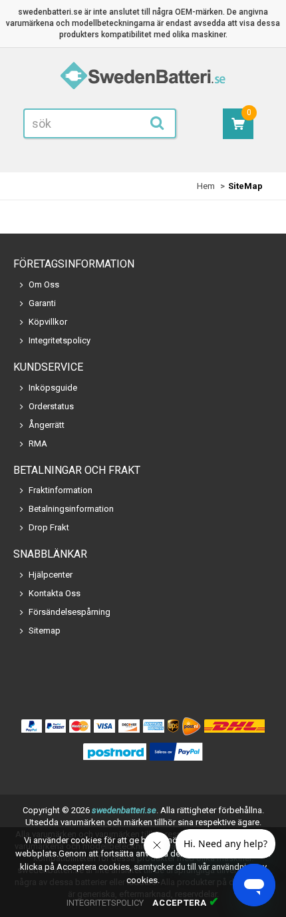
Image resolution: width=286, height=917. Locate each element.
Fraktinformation (60, 490)
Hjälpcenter (50, 575)
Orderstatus (51, 406)
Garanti (42, 303)
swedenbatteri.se (124, 810)
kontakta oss (54, 593)
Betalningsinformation (71, 509)
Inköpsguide (53, 388)
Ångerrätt (47, 425)
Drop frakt (49, 527)
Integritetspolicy (59, 340)
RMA (38, 444)
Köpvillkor (48, 322)
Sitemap (45, 631)
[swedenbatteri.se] (143, 78)
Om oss (44, 284)
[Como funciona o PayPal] (177, 752)
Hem (206, 186)
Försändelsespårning (69, 612)
